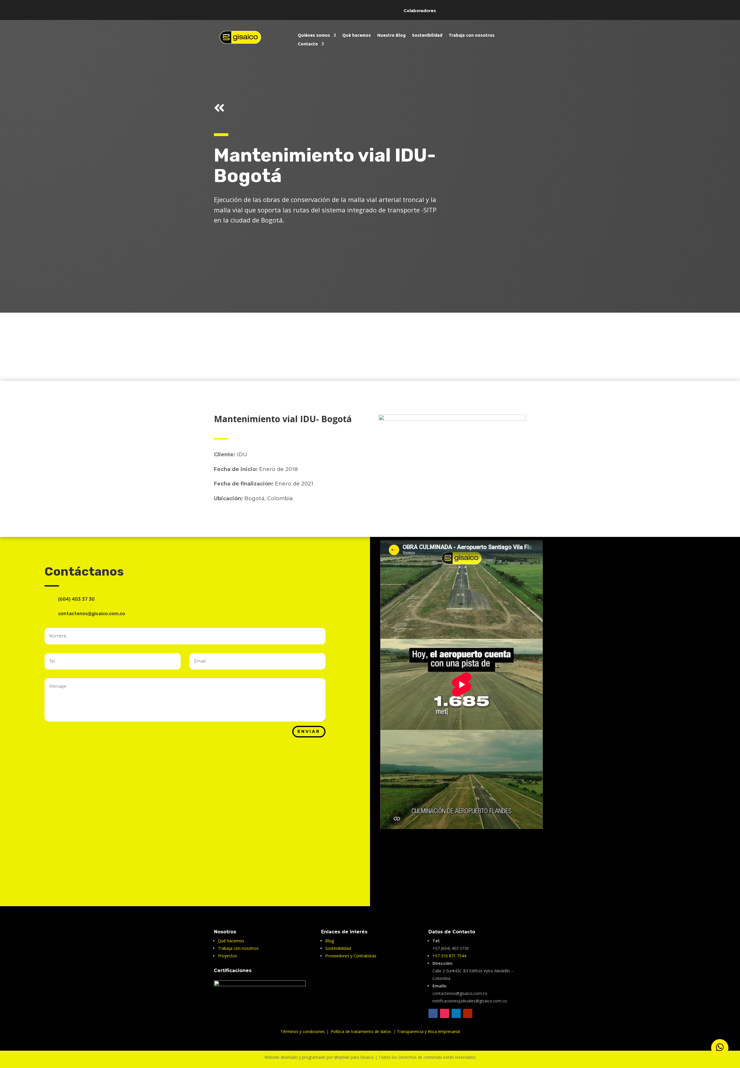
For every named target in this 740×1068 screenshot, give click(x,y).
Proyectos (227, 955)
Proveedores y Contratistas (350, 955)
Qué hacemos (356, 35)
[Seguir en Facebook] (537, 856)
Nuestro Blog (391, 35)
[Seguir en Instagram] (572, 856)
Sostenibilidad (427, 35)
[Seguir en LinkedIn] (456, 1013)
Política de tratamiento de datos (361, 1031)
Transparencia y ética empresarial (428, 1031)
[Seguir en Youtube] (555, 856)
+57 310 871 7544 (449, 955)
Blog (329, 940)
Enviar (308, 731)
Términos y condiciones (303, 1031)
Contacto (308, 44)
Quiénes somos (314, 35)
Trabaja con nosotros (472, 35)
